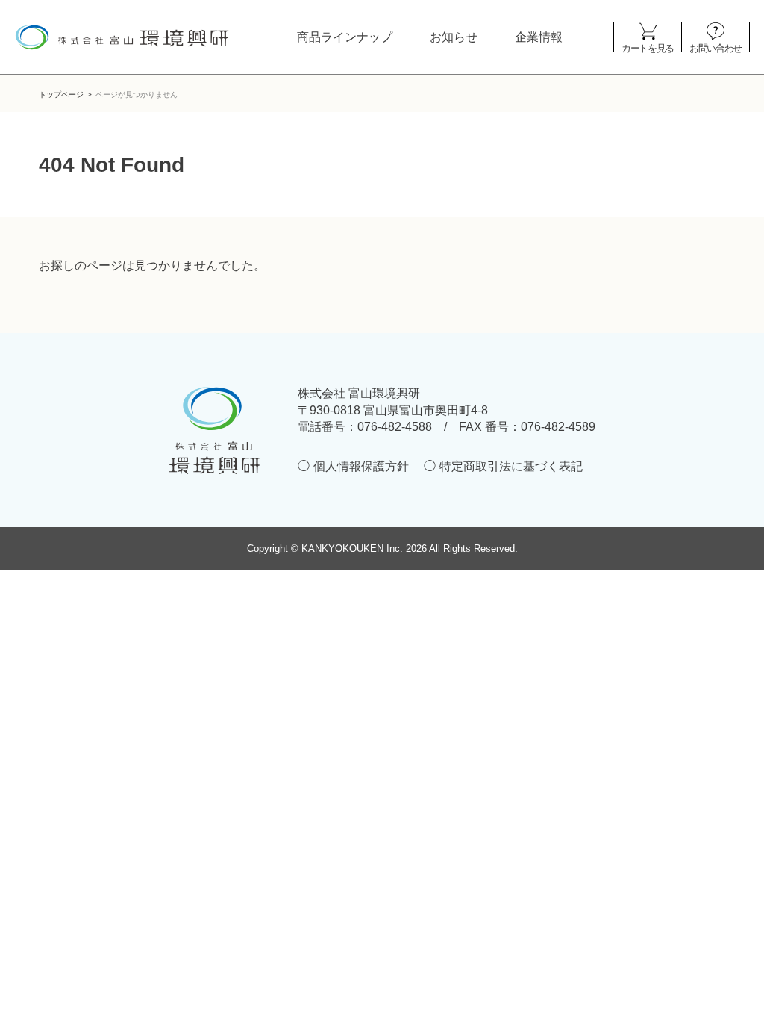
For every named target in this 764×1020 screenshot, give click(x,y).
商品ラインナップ (344, 37)
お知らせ (454, 37)
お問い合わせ (715, 47)
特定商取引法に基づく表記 (511, 466)
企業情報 (539, 37)
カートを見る (647, 47)
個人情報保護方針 (361, 466)
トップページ (61, 94)
